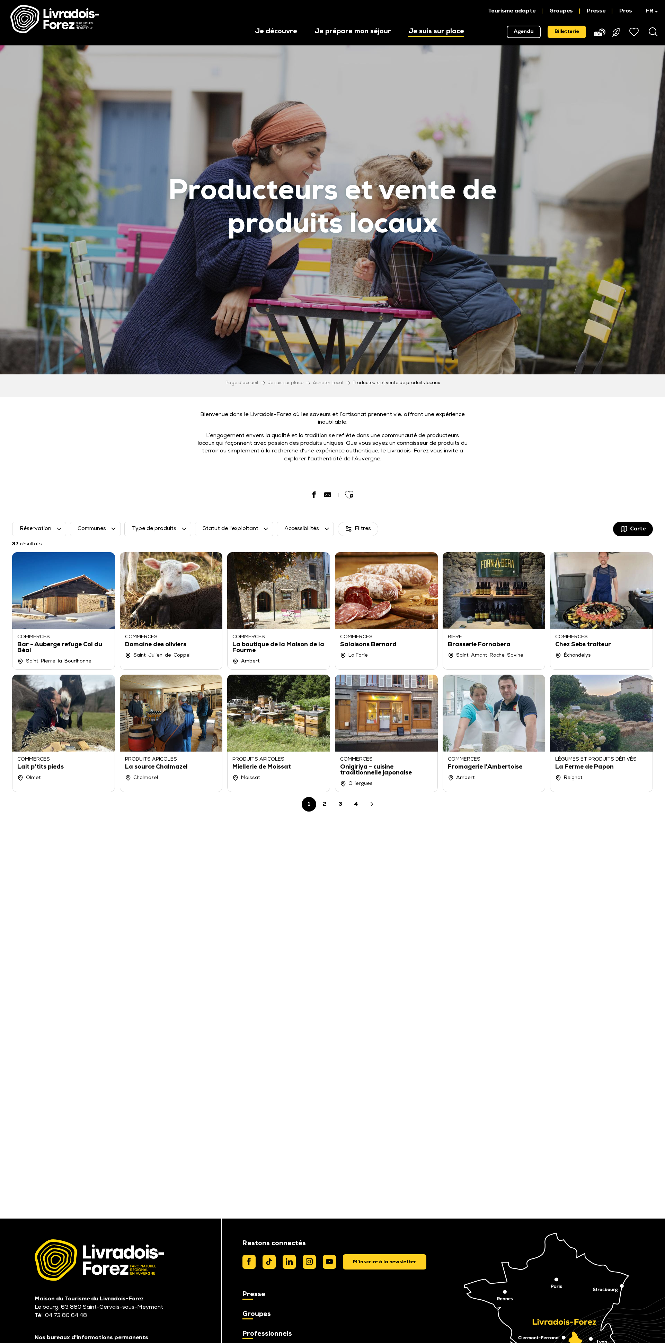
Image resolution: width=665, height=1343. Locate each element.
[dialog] (384, 1262)
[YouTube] (329, 1262)
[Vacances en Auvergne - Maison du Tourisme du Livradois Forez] (54, 19)
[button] (648, 11)
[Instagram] (309, 1262)
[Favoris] (634, 32)
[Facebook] (249, 1262)
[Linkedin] (289, 1262)
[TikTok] (269, 1262)
